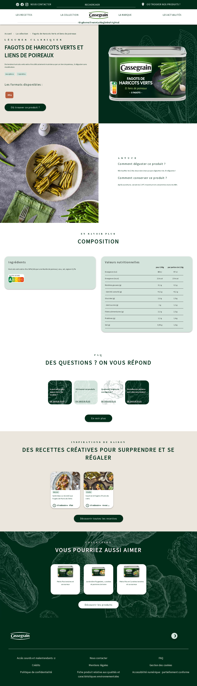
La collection (69, 14)
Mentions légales (98, 665)
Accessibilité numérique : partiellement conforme (160, 672)
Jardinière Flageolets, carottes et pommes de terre (98, 582)
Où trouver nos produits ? (163, 4)
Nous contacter (98, 658)
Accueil (8, 33)
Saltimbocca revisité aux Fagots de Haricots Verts (62, 497)
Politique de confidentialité (36, 672)
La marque (125, 14)
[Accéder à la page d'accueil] (98, 15)
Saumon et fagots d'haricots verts (97, 497)
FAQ (161, 658)
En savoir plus (57, 401)
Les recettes (24, 14)
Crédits (36, 665)
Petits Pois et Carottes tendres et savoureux (132, 582)
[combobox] (96, 4)
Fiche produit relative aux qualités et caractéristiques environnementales (98, 674)
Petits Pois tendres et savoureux (65, 582)
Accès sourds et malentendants (35, 658)
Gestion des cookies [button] (161, 665)
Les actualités (172, 14)
